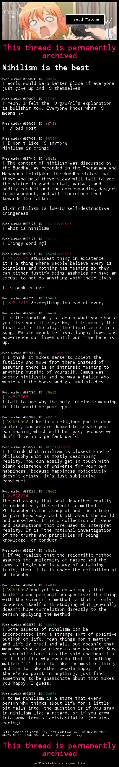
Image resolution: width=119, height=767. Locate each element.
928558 (30, 625)
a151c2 (51, 417)
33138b (51, 353)
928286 (30, 491)
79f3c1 (51, 447)
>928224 (19, 496)
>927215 (19, 303)
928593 (30, 694)
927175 (30, 224)
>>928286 (64, 447)
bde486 (51, 313)
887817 (51, 99)
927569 (30, 353)
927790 (30, 392)
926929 (30, 124)
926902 (30, 99)
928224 (30, 447)
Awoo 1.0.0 (77, 763)
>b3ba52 (19, 421)
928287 (30, 551)
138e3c (51, 625)
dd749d (51, 124)
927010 (30, 159)
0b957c (51, 694)
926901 (30, 79)
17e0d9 (51, 254)
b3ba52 (51, 159)
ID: (42, 79)
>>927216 (64, 254)
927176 (30, 239)
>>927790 (64, 353)
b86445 (51, 79)
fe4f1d (51, 585)
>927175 (19, 258)
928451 (30, 585)
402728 (51, 224)
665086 (51, 139)
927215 (30, 254)
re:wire (62, 763)
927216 (30, 298)
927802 (30, 417)
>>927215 (64, 224)
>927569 (19, 397)
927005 (30, 139)
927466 (30, 313)
